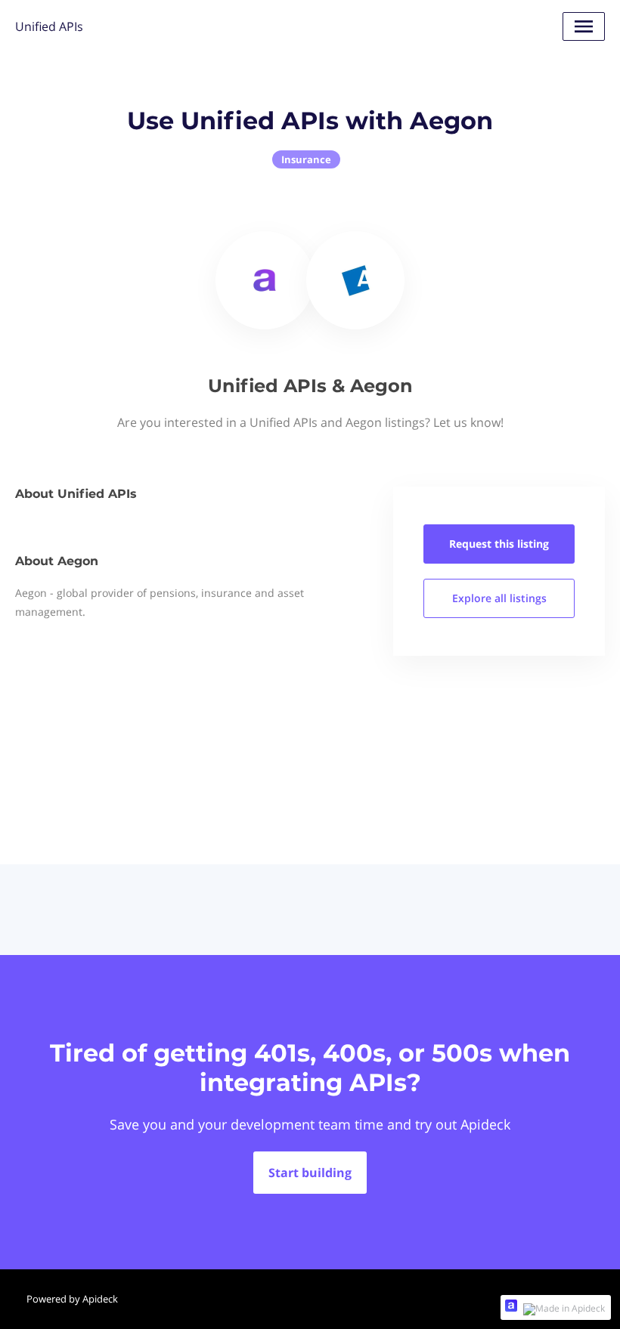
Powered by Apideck (72, 1299)
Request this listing (499, 543)
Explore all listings (499, 598)
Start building (310, 1172)
